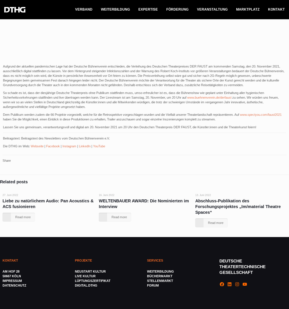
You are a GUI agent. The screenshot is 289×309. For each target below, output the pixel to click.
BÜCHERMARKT (159, 276)
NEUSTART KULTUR (90, 271)
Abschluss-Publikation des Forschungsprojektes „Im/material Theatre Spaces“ (238, 207)
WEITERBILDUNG (160, 271)
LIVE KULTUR (85, 276)
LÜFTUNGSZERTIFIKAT (92, 281)
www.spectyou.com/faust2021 (261, 114)
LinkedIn (85, 146)
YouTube (99, 146)
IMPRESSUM (12, 281)
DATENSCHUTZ (15, 285)
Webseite (37, 146)
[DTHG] (14, 9)
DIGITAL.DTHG (86, 285)
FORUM (153, 285)
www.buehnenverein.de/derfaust (209, 97)
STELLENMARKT (160, 281)
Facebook (53, 146)
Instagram (69, 146)
